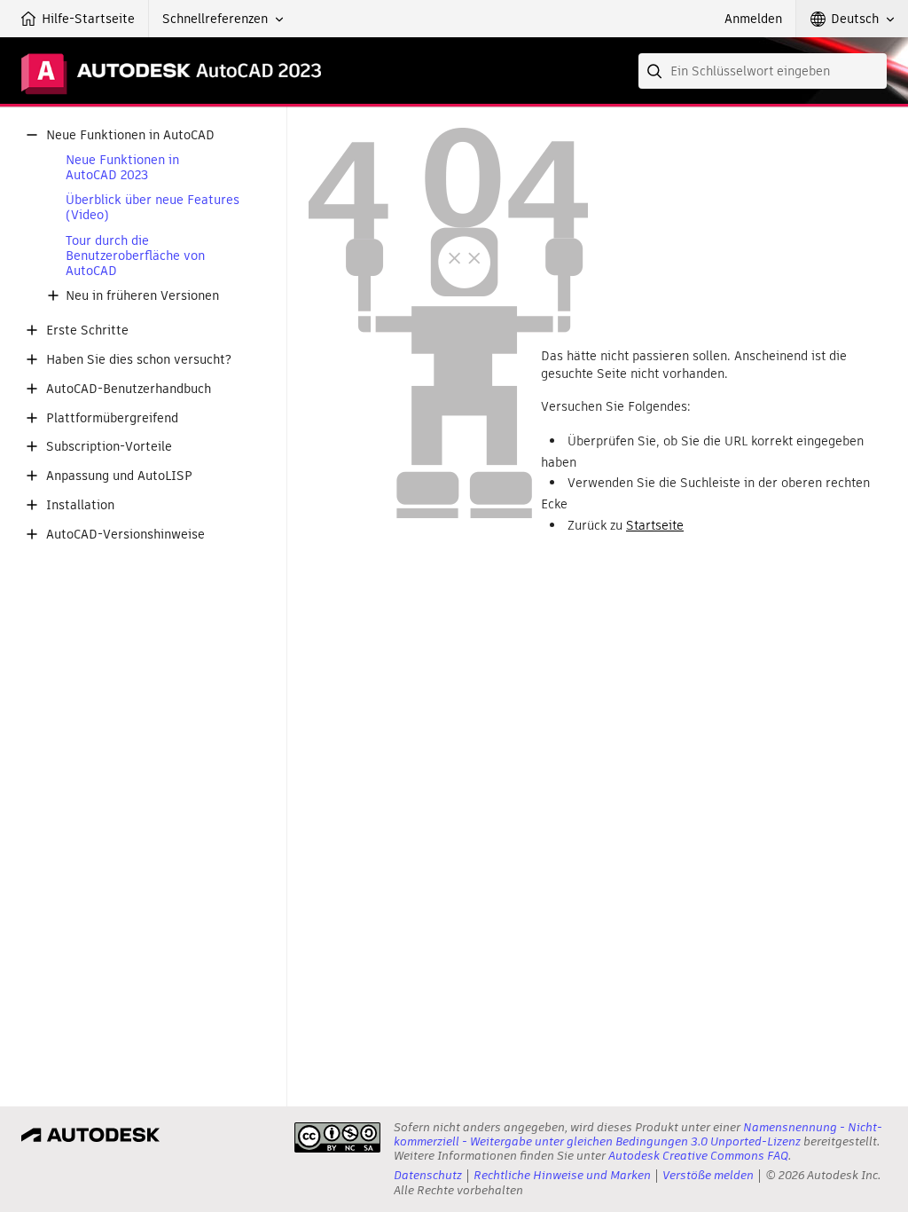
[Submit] (656, 71)
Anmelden (753, 19)
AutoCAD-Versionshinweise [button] (125, 534)
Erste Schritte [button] (87, 330)
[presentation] (337, 1137)
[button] (223, 18)
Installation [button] (80, 505)
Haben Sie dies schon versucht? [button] (138, 359)
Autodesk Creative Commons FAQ (698, 1155)
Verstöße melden (708, 1175)
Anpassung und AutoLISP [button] (119, 476)
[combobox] (762, 71)
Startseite (655, 525)
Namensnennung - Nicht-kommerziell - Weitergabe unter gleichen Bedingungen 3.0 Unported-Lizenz (638, 1134)
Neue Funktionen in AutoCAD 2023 (122, 168)
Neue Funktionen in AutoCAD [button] (130, 135)
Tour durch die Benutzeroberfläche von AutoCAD (135, 255)
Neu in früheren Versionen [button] (142, 295)
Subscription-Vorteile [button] (109, 446)
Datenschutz (428, 1175)
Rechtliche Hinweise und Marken (562, 1175)
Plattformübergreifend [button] (112, 418)
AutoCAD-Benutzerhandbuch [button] (128, 389)
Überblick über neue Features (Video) (152, 208)
